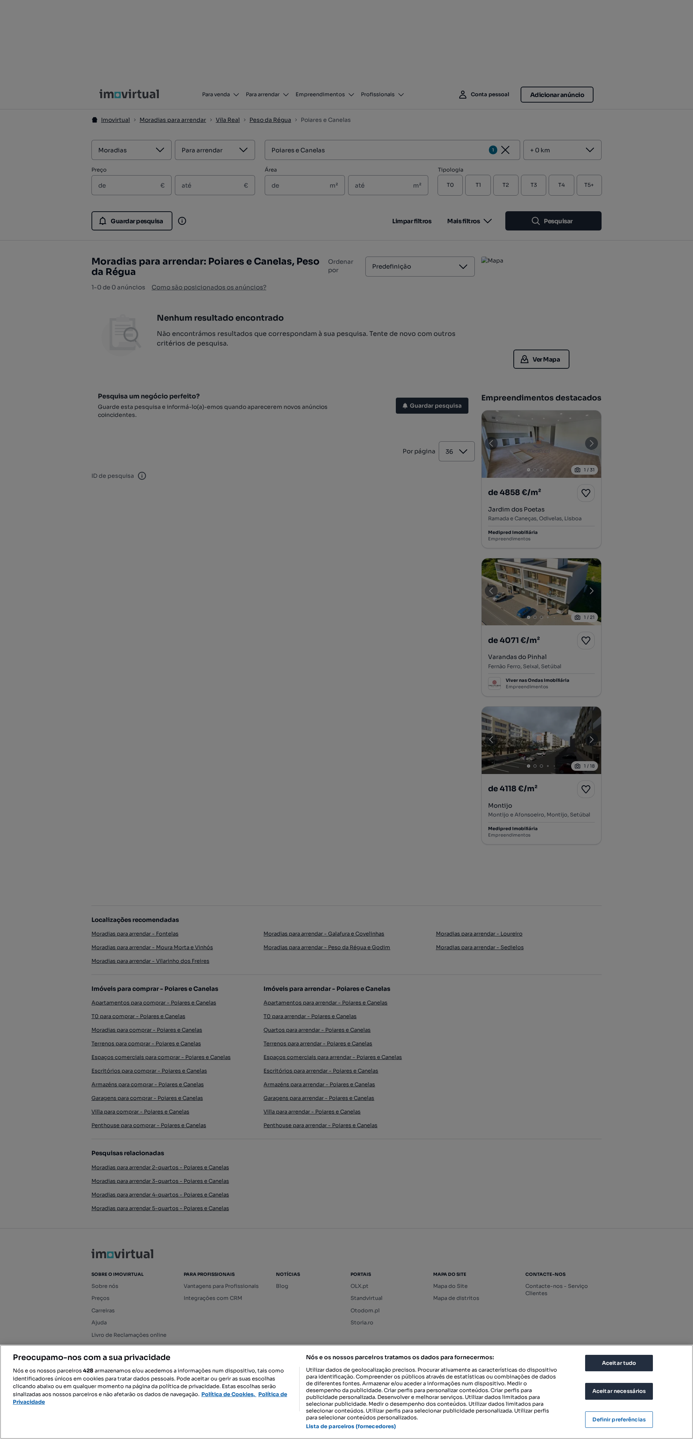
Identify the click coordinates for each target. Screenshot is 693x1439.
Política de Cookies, (228, 1394)
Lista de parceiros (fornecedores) (351, 1426)
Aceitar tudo (619, 1363)
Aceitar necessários (619, 1391)
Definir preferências (619, 1419)
